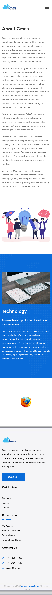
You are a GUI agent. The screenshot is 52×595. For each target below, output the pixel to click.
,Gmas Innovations (30, 585)
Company (6, 497)
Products (6, 502)
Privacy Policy (8, 535)
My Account (7, 525)
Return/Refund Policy (12, 539)
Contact (6, 507)
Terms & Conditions (11, 530)
